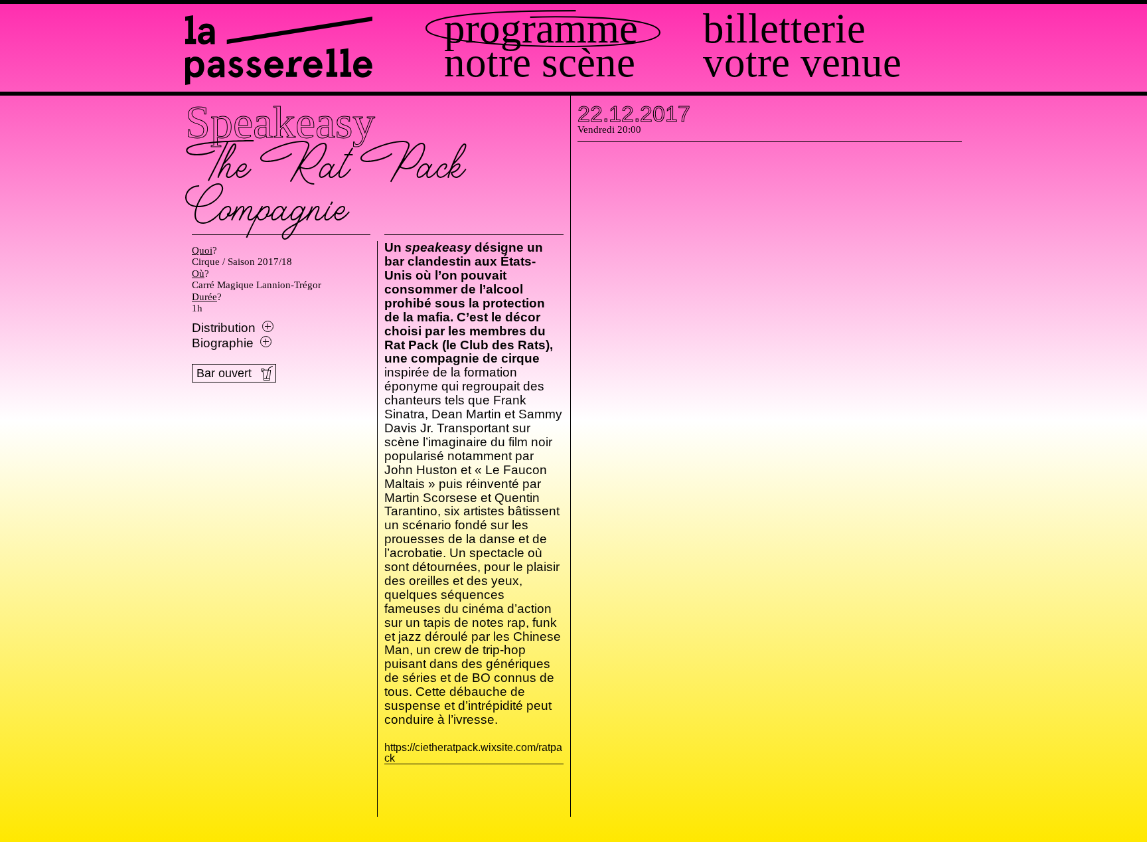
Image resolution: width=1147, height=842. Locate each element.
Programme (541, 29)
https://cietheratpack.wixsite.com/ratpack (473, 753)
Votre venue (802, 63)
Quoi (202, 250)
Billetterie (784, 29)
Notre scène (539, 63)
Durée (204, 297)
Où (198, 273)
